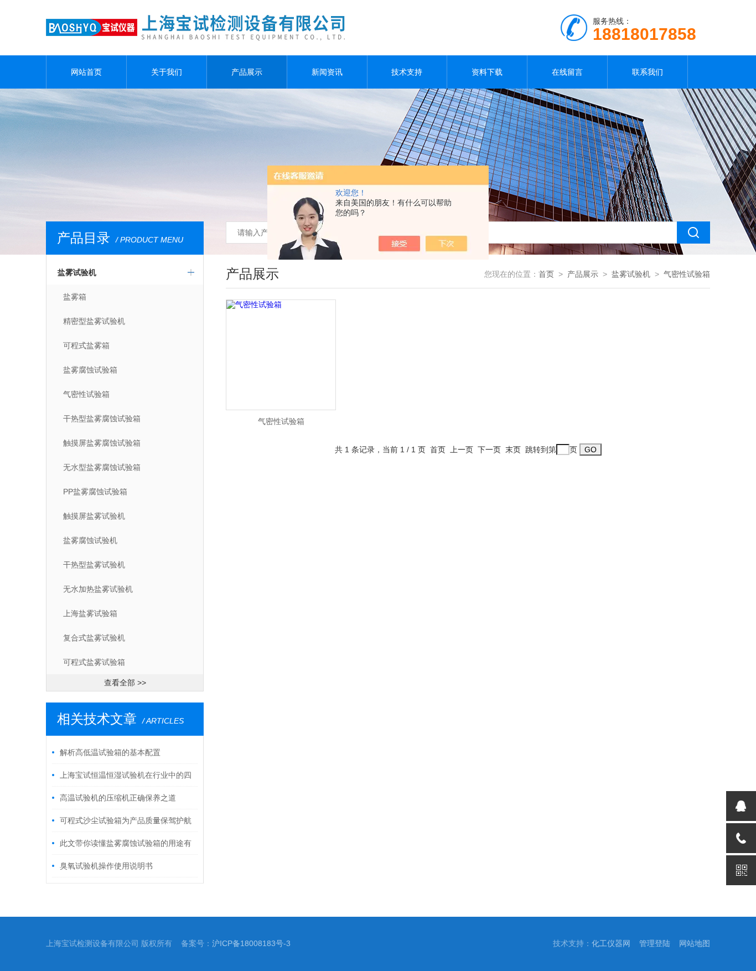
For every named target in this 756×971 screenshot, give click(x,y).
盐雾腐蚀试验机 (90, 540)
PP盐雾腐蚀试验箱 (95, 491)
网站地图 (694, 943)
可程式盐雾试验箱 (94, 662)
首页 (546, 274)
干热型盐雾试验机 (94, 564)
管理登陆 (654, 943)
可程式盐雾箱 (86, 345)
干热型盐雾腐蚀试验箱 (102, 418)
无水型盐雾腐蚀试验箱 (102, 467)
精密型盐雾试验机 (94, 321)
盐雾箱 (74, 296)
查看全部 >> (125, 682)
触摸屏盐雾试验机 (94, 516)
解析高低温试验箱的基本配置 (110, 752)
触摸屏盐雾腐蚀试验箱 (102, 442)
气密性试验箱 (86, 394)
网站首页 (86, 72)
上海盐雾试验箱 (90, 613)
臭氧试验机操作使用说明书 (106, 865)
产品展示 (246, 72)
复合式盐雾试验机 (94, 637)
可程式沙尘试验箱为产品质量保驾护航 (125, 820)
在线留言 (567, 72)
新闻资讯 (327, 72)
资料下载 (487, 72)
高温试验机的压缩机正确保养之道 (118, 797)
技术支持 (406, 72)
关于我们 (166, 72)
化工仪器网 (611, 943)
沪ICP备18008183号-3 (251, 943)
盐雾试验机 (77, 272)
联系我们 (647, 72)
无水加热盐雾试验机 (98, 589)
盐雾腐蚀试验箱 (90, 369)
